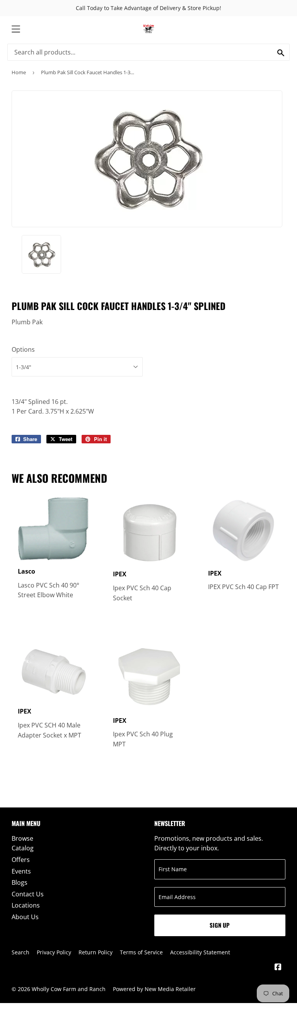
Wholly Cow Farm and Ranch (69, 989)
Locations (26, 905)
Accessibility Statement (200, 952)
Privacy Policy (54, 952)
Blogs (19, 882)
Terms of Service (141, 952)
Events (21, 871)
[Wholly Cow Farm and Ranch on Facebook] (278, 967)
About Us (25, 917)
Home (19, 72)
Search (20, 952)
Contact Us (28, 894)
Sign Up (220, 925)
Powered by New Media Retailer (154, 989)
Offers (21, 859)
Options (23, 349)
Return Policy (96, 952)
